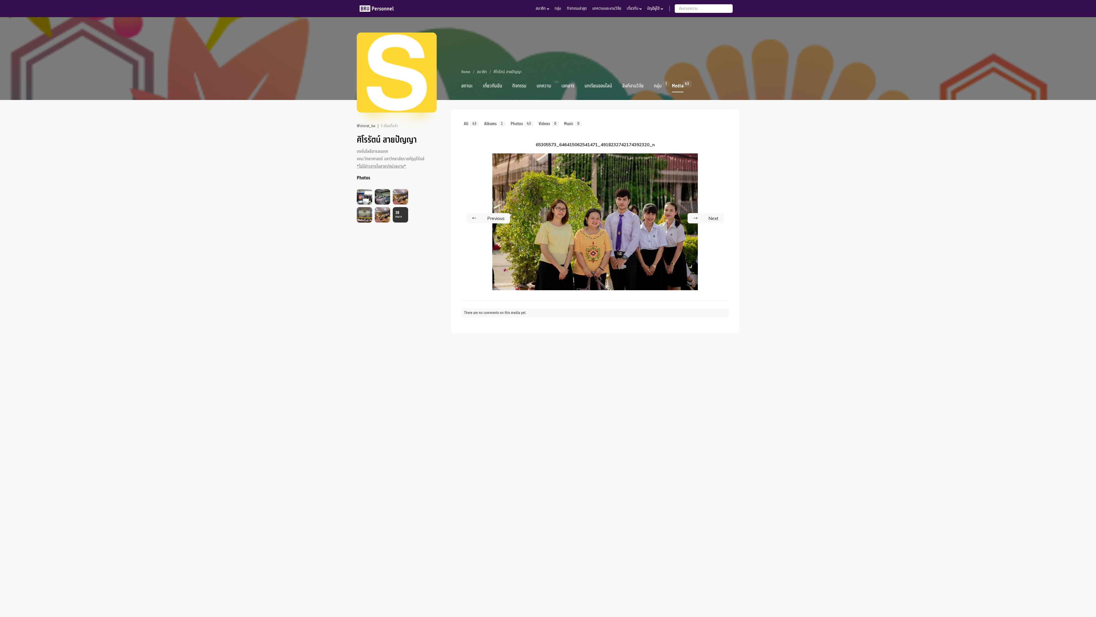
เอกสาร (567, 86)
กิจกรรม (519, 86)
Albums (493, 124)
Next (713, 218)
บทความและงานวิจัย (606, 8)
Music (571, 124)
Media (678, 85)
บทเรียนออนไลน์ (598, 86)
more (398, 214)
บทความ (544, 86)
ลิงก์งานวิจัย (633, 86)
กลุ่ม (558, 8)
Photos (521, 124)
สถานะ (467, 86)
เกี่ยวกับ (632, 8)
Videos (547, 124)
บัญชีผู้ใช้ (653, 8)
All (470, 124)
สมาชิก (541, 8)
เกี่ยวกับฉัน (492, 86)
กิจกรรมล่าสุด (577, 8)
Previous (496, 218)
